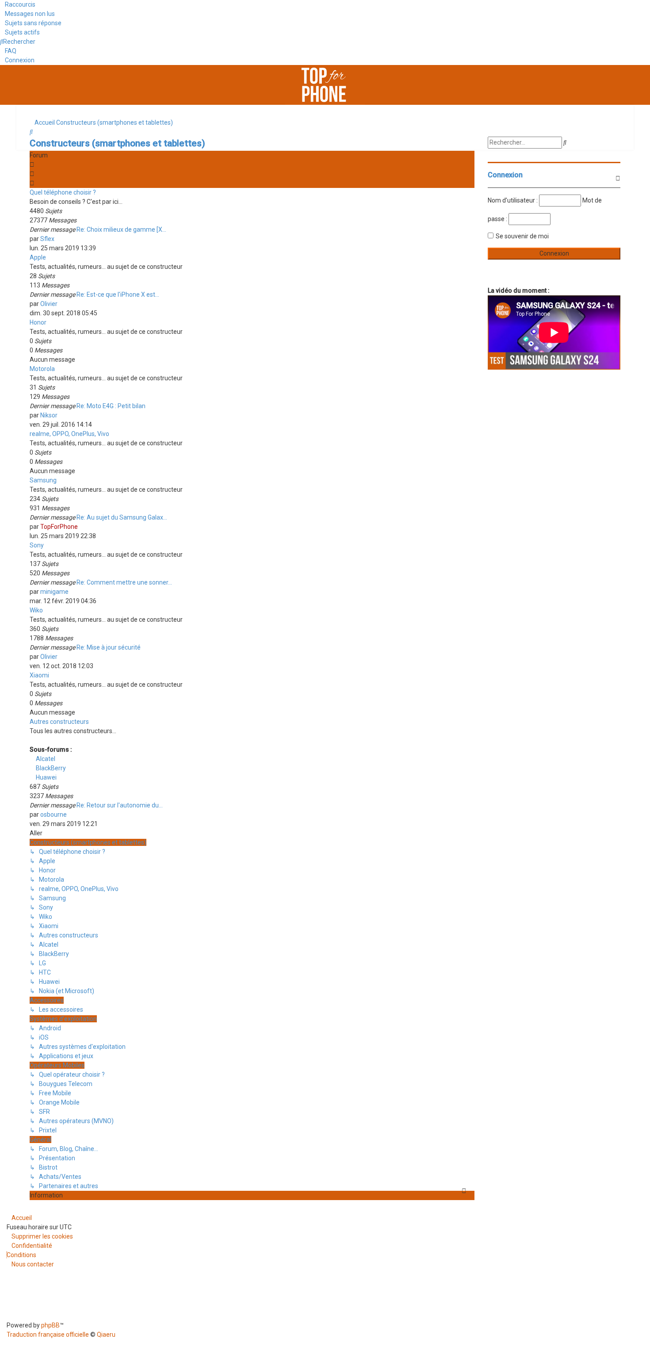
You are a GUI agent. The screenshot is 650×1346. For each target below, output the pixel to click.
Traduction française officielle (48, 1334)
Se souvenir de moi (522, 236)
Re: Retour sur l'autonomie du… (119, 805)
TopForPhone (59, 526)
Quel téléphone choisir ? (63, 192)
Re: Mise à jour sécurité (108, 647)
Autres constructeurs (59, 721)
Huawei (45, 777)
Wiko (36, 610)
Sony (37, 545)
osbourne (53, 814)
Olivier (48, 303)
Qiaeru (106, 1334)
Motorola (42, 368)
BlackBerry (50, 768)
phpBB (50, 1325)
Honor (38, 322)
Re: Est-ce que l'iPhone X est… (117, 294)
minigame (54, 591)
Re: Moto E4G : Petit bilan (110, 405)
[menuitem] (27, 13)
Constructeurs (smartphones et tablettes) (117, 143)
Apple (38, 257)
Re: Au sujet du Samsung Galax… (121, 517)
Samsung (43, 480)
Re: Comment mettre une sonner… (124, 582)
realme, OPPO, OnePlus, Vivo (69, 433)
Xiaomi (39, 675)
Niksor (48, 415)
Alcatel (44, 758)
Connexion (505, 175)
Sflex (47, 238)
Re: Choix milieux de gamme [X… (121, 229)
